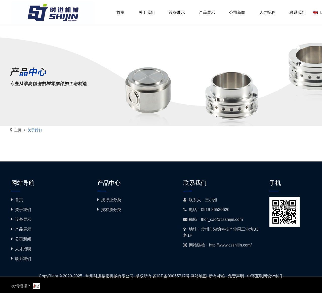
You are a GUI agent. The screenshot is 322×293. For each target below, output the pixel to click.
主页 (17, 130)
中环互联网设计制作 (265, 276)
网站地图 (199, 276)
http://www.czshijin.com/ (230, 245)
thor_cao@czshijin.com (222, 219)
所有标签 (217, 276)
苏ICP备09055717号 (171, 276)
